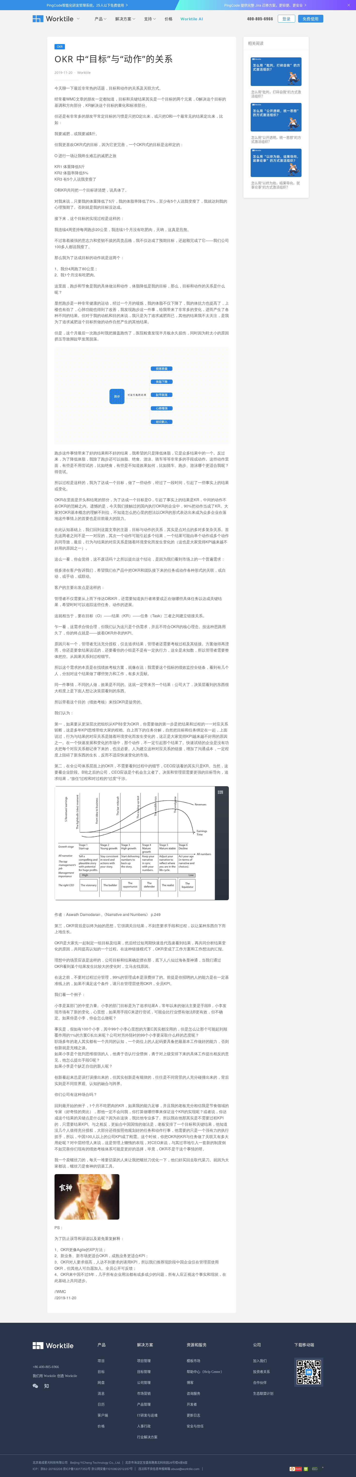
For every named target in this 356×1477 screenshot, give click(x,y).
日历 (101, 1404)
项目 (101, 1361)
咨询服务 (193, 1393)
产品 (99, 18)
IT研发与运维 (147, 1415)
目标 (101, 1372)
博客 (190, 1383)
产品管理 (144, 1404)
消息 (101, 1393)
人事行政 (144, 1426)
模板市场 (193, 1361)
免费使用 (311, 18)
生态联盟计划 (263, 1393)
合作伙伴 (260, 1383)
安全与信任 (195, 1426)
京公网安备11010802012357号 (83, 1469)
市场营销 (144, 1393)
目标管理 (144, 1372)
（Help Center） (212, 1372)
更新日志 (193, 1415)
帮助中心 (193, 1372)
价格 (169, 18)
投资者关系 (261, 1372)
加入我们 (260, 1361)
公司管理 (144, 1383)
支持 (148, 18)
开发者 (192, 1404)
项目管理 (144, 1361)
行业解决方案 (147, 1437)
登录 (286, 18)
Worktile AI (191, 18)
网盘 (101, 1383)
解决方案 (123, 18)
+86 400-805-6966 (46, 1367)
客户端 (103, 1415)
